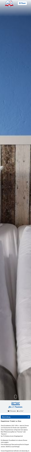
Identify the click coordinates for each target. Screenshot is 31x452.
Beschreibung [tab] (6, 417)
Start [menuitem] (10, 3)
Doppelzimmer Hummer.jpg (15, 212)
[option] (15, 203)
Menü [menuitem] (23, 3)
